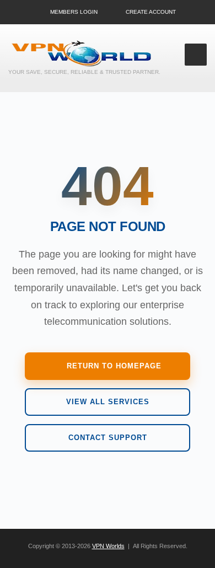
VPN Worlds (108, 546)
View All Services (107, 402)
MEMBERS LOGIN (74, 12)
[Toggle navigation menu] (196, 55)
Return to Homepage (114, 366)
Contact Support (107, 437)
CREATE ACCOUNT (151, 12)
